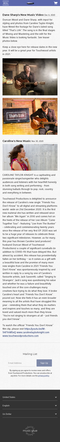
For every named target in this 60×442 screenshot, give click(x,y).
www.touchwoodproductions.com (21, 335)
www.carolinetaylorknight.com (33, 332)
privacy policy (43, 375)
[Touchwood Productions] (30, 3)
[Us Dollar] (30, 414)
